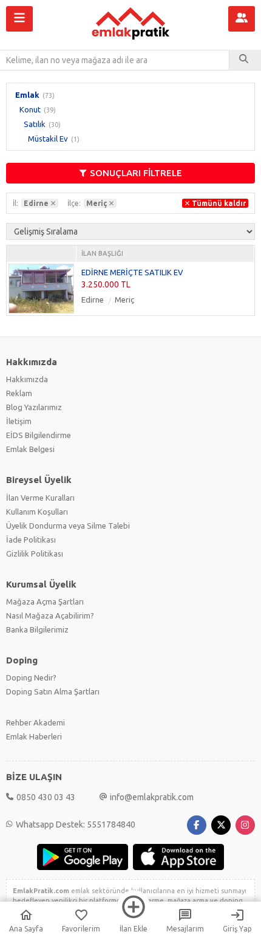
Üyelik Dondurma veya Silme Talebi (68, 525)
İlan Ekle (133, 929)
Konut (30, 109)
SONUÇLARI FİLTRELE (136, 173)
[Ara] (245, 60)
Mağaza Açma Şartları (45, 601)
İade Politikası (31, 539)
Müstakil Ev (48, 138)
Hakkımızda (27, 379)
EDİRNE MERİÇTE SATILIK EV (132, 272)
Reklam (19, 393)
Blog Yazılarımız (34, 407)
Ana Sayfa (26, 929)
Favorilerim (81, 929)
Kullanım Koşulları (37, 511)
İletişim (19, 421)
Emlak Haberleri (34, 736)
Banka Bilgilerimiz (37, 629)
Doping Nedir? (31, 677)
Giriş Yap (237, 929)
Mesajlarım (185, 929)
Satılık (35, 124)
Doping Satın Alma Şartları (53, 691)
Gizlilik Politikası (34, 553)
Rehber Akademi (35, 722)
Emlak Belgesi (30, 449)
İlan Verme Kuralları (40, 497)
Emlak (27, 95)
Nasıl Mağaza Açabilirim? (50, 615)
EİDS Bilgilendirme (38, 435)
